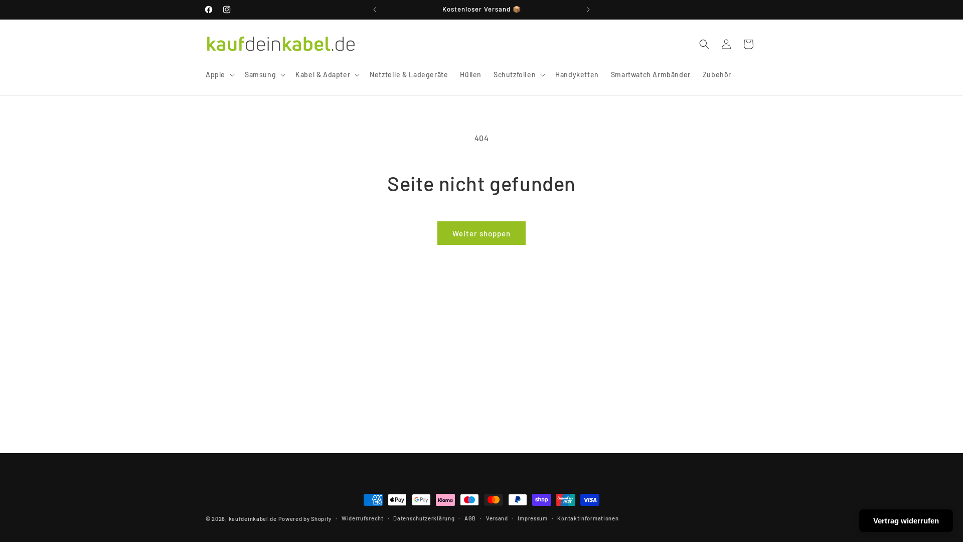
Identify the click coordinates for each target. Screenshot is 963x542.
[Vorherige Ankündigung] (375, 9)
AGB (470, 518)
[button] (219, 74)
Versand (497, 518)
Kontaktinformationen (587, 518)
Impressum (532, 518)
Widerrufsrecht (363, 518)
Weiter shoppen (481, 233)
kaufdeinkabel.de (253, 518)
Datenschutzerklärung (423, 518)
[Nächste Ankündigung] (588, 9)
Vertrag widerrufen (906, 520)
